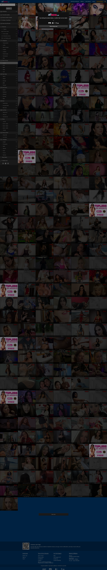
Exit (53, 20)
